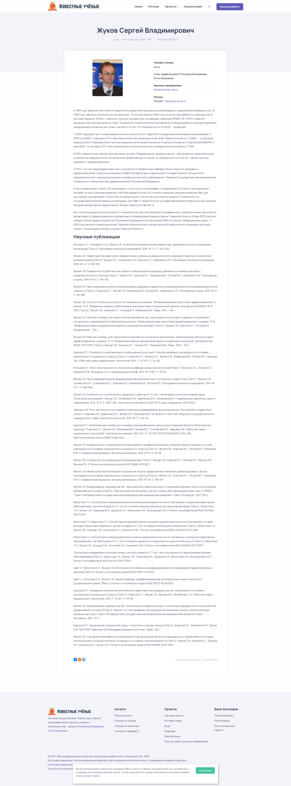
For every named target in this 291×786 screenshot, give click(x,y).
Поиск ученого (123, 715)
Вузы (167, 726)
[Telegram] (84, 659)
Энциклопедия (193, 6)
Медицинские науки (166, 89)
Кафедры (169, 731)
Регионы (153, 6)
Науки (138, 6)
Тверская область (175, 101)
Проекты (170, 6)
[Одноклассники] (79, 659)
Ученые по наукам (125, 720)
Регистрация (222, 720)
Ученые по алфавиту (126, 731)
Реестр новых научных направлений (186, 741)
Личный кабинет (230, 6)
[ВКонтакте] (75, 659)
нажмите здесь (92, 775)
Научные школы (173, 715)
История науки (173, 720)
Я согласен (205, 770)
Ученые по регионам (126, 726)
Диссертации (172, 736)
